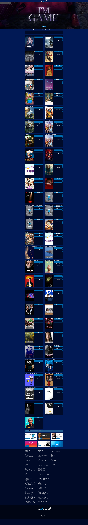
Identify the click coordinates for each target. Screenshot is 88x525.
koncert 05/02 (58, 346)
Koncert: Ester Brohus (27, 500)
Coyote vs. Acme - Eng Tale (41, 461)
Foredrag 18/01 (38, 346)
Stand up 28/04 (58, 403)
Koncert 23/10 (58, 290)
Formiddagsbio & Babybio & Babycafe (56, 461)
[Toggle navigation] (86, 1)
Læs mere (38, 40)
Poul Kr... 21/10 (38, 290)
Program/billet (32, 29)
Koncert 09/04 (38, 403)
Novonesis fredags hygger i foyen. (29, 459)
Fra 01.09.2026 (38, 79)
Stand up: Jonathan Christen (28, 483)
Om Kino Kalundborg (53, 463)
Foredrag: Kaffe (27, 489)
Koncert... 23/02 (38, 360)
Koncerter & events (51, 29)
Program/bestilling (53, 454)
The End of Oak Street (28, 461)
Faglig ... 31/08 (38, 65)
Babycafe (26, 465)
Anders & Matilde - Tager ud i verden (42, 501)
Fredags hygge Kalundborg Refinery (29, 458)
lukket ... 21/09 (58, 219)
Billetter (58, 438)
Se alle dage (38, 81)
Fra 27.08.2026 (58, 107)
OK (39, 445)
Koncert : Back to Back (41, 480)
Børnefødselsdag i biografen (54, 460)
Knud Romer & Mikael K (28, 493)
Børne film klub (27, 479)
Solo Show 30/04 (39, 417)
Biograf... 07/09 (58, 164)
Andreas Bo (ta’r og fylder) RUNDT (29, 496)
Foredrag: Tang (27, 491)
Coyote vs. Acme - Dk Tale (28, 478)
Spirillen (26, 454)
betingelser (43, 520)
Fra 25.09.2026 (58, 233)
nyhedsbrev (40, 520)
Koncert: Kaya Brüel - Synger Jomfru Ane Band (30, 494)
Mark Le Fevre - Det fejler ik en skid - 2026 (30, 482)
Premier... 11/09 (58, 178)
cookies (48, 520)
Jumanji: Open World (40, 488)
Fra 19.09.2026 (58, 192)
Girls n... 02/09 (38, 178)
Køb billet (44, 26)
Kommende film (53, 455)
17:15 (56, 37)
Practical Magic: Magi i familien (42, 460)
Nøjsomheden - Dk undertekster (29, 456)
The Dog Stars (27, 457)
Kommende (36, 29)
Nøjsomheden (27, 455)
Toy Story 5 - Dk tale (27, 460)
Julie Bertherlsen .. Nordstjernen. (29, 492)
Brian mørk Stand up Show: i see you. (42, 475)
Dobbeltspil (26, 451)
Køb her (40, 438)
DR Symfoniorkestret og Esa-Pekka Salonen (30, 480)
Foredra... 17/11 (38, 332)
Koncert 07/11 (58, 318)
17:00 (36, 37)
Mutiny (26, 452)
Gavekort (40, 29)
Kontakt (43, 29)
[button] (1, 25)
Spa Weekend (27, 466)
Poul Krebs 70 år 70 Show (41, 479)
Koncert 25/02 (58, 360)
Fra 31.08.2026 (58, 93)
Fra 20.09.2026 (58, 206)
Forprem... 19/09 (39, 233)
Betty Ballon (39, 472)
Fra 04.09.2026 (38, 164)
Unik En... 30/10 (58, 304)
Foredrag (56, 29)
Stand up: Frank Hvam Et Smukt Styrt (29, 501)
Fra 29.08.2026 (38, 93)
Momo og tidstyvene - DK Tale (42, 484)
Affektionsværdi (27, 463)
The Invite (26, 464)
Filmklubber (52, 464)
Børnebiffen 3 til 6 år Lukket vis (42, 457)
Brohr (26, 474)
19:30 (56, 51)
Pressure (26, 468)
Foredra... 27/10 (38, 304)
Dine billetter (46, 29)
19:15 (36, 51)
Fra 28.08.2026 (58, 65)
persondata (45, 520)
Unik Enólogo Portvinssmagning (29, 488)
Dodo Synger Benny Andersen (42, 491)
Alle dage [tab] (44, 32)
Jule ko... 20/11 (58, 332)
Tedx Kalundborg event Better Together (30, 470)
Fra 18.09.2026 (38, 192)
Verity (39, 473)
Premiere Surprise (27, 469)
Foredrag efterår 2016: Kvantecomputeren (30, 484)
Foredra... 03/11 (38, 318)
